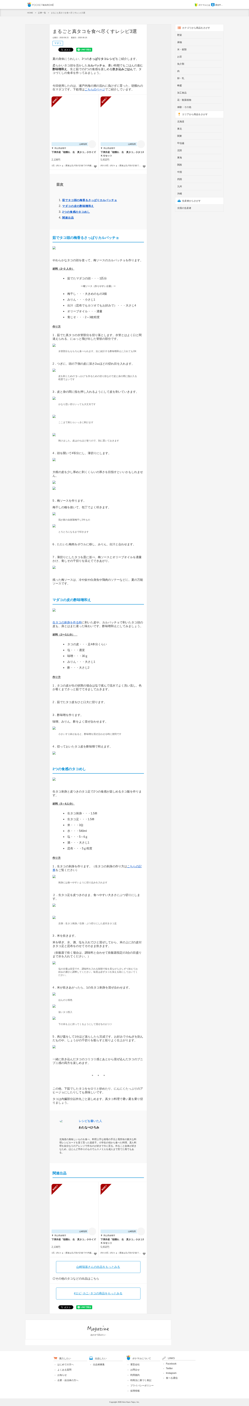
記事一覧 (42, 13)
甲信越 (180, 143)
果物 (179, 42)
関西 (179, 164)
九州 (179, 186)
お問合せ (135, 1369)
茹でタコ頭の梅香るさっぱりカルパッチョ (89, 200)
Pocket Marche (40, 4)
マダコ (57, 43)
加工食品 (182, 92)
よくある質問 (64, 1369)
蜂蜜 (179, 85)
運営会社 (135, 1364)
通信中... (219, 5)
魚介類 (180, 64)
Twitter (169, 1368)
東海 (179, 157)
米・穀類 (182, 49)
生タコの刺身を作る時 (67, 622)
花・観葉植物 (184, 100)
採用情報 (135, 1390)
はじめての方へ (65, 1364)
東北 (179, 128)
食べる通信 (172, 1378)
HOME (30, 13)
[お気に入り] (95, 166)
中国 (179, 172)
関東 (179, 136)
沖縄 (179, 193)
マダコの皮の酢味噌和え (78, 205)
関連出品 (68, 217)
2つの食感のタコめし (76, 211)
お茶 (179, 56)
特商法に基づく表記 (140, 1380)
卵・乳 (180, 78)
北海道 (180, 121)
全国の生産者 (184, 208)
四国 (179, 179)
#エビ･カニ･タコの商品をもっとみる (98, 1293)
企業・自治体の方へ (67, 1380)
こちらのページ (95, 89)
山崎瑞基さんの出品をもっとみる (98, 1266)
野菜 (179, 35)
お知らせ (62, 1375)
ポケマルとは (204, 5)
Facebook (171, 1363)
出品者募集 (99, 1364)
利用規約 (135, 1375)
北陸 (179, 150)
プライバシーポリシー (142, 1385)
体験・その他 (184, 107)
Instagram (171, 1373)
